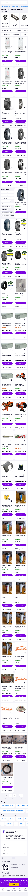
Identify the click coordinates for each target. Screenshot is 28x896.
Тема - (8, 858)
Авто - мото (15, 6)
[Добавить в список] (11, 47)
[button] (7, 61)
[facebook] (5, 873)
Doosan (19, 818)
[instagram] (8, 873)
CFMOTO (4, 818)
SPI (16, 823)
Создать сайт (14, 884)
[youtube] (2, 873)
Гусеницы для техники (14, 24)
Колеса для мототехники (24, 24)
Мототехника (24, 6)
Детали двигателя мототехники (5, 25)
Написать (20, 303)
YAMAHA (12, 818)
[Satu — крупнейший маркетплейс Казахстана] (2, 2)
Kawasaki (9, 823)
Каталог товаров (5, 6)
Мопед (25, 34)
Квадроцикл (7, 34)
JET (2, 823)
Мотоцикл (17, 34)
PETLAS (22, 823)
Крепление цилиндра (7, 805)
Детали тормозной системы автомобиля (12, 810)
